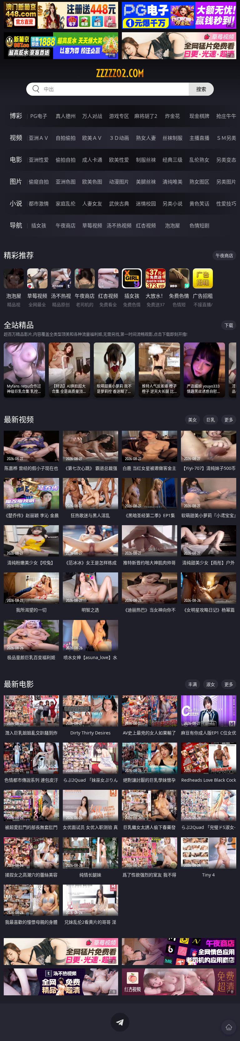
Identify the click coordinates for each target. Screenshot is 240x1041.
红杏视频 (146, 225)
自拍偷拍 (66, 138)
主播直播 (199, 138)
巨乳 (210, 420)
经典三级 (172, 159)
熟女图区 (199, 181)
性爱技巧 (226, 203)
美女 (192, 420)
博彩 (16, 116)
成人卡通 (92, 159)
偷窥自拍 (39, 181)
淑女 (210, 684)
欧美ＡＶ (92, 138)
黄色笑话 (199, 203)
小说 (16, 203)
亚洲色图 (66, 181)
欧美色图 (92, 181)
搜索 (201, 89)
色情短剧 (199, 225)
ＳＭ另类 (226, 138)
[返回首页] (228, 1027)
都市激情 (39, 203)
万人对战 (92, 116)
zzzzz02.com (120, 73)
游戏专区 (119, 116)
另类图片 (226, 181)
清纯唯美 (172, 181)
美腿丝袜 (146, 181)
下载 (228, 325)
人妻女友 (92, 203)
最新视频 (19, 419)
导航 (16, 225)
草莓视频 (92, 225)
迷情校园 (146, 203)
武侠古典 (119, 203)
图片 (16, 181)
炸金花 (172, 116)
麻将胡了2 (145, 116)
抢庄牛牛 (226, 116)
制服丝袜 (146, 159)
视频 (16, 138)
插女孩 (38, 225)
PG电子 (38, 116)
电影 (16, 159)
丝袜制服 (172, 138)
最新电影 (19, 684)
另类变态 (226, 159)
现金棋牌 (199, 116)
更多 (228, 420)
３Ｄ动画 (119, 138)
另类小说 (172, 203)
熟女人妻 (146, 138)
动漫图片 (119, 181)
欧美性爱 (119, 159)
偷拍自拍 (66, 159)
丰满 (192, 684)
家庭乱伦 (66, 203)
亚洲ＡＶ (39, 138)
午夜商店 (66, 225)
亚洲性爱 (39, 159)
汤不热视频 (119, 225)
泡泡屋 (172, 225)
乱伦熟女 (199, 159)
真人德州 (66, 116)
